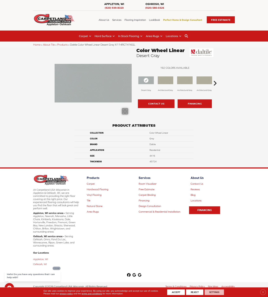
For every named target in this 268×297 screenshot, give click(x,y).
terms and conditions (92, 293)
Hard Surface (103, 36)
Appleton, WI (40, 259)
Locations (172, 36)
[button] (221, 19)
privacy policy (66, 293)
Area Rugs (152, 36)
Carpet (83, 36)
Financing (195, 103)
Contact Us (156, 103)
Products (62, 44)
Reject (195, 292)
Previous (134, 78)
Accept (176, 292)
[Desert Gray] (146, 80)
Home (36, 44)
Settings (214, 292)
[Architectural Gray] (165, 80)
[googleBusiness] (134, 275)
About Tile (49, 44)
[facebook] (129, 275)
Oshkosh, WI (40, 264)
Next (215, 78)
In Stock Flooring (128, 36)
